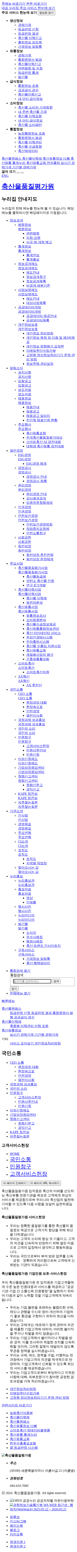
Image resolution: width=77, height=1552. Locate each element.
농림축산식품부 (21, 1413)
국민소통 (20, 1159)
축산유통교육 (20, 1439)
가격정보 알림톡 (30, 46)
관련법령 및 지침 (30, 68)
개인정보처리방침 (23, 1389)
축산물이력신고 (29, 64)
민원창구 (20, 1167)
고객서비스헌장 (28, 1174)
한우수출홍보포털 (23, 1443)
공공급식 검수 (28, 90)
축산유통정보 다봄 (23, 1426)
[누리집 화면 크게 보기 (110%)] (18, 172)
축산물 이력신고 (30, 38)
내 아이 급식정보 (30, 99)
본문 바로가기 (36, 3)
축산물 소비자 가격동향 (35, 107)
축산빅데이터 (28, 151)
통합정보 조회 (28, 85)
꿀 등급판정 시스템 (24, 1447)
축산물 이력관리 (30, 142)
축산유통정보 (11, 1030)
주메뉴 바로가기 (13, 3)
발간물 (23, 77)
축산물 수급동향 (30, 146)
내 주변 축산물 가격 (32, 112)
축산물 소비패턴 (30, 125)
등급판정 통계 (28, 72)
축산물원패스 (11, 1008)
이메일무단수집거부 (24, 1393)
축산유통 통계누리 (23, 1434)
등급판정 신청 (28, 29)
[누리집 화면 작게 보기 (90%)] (22, 172)
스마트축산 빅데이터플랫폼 (30, 1430)
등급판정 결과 (28, 33)
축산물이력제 (11, 1021)
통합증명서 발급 (30, 59)
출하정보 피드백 (30, 42)
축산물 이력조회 (30, 116)
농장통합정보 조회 (31, 133)
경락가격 (24, 25)
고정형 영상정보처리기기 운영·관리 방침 (39, 1397)
